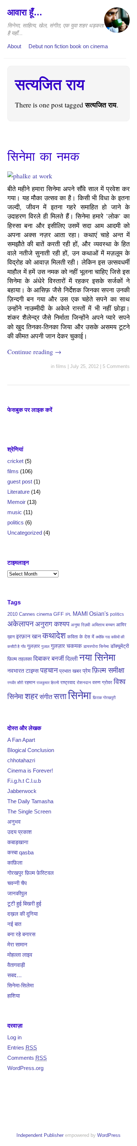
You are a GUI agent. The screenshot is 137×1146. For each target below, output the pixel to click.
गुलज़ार (33, 646)
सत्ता (60, 696)
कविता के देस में (80, 637)
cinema (44, 614)
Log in (14, 1037)
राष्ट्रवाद (67, 682)
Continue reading (34, 351)
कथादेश (54, 635)
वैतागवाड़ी (16, 965)
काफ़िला (14, 863)
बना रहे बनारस (21, 934)
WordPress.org (25, 1068)
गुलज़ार (58, 646)
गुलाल (45, 646)
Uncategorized (24, 533)
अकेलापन (20, 623)
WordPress (109, 1135)
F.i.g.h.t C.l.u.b (24, 781)
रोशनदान (84, 682)
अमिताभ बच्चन (103, 624)
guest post (19, 481)
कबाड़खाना (17, 842)
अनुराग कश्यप (52, 624)
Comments (27, 1058)
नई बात (14, 924)
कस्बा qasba (20, 852)
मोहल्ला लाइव (19, 955)
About (14, 46)
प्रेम (87, 671)
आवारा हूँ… (24, 12)
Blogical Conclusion (30, 750)
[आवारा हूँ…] (117, 23)
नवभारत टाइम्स (23, 670)
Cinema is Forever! (30, 770)
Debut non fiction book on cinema (68, 46)
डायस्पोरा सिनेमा (96, 646)
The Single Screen (29, 811)
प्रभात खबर (70, 671)
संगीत (45, 697)
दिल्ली (71, 659)
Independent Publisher (40, 1135)
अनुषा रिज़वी (80, 624)
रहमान (29, 682)
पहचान (49, 670)
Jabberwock (22, 791)
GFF (58, 614)
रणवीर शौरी (15, 682)
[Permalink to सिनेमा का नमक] (29, 175)
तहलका (25, 659)
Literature (18, 492)
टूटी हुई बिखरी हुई (24, 903)
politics (15, 522)
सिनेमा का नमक (43, 156)
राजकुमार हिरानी (48, 682)
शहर (31, 696)
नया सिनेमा (97, 657)
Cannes (27, 614)
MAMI (80, 613)
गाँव (23, 646)
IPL (68, 614)
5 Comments (116, 366)
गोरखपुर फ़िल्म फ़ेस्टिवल (30, 873)
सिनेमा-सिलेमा (20, 985)
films (61, 366)
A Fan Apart (21, 740)
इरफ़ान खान (28, 636)
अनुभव (13, 822)
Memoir (16, 502)
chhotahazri (21, 760)
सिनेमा (79, 695)
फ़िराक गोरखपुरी (104, 697)
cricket (15, 461)
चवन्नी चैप (17, 883)
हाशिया (13, 996)
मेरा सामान (17, 944)
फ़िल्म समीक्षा (108, 670)
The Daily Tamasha (30, 801)
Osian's (99, 613)
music (14, 512)
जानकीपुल (17, 893)
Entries (22, 1047)
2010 (12, 614)
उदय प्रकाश (19, 832)
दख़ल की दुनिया (22, 914)
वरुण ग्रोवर (102, 682)
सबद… (14, 975)
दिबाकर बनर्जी (48, 658)
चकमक (74, 646)
